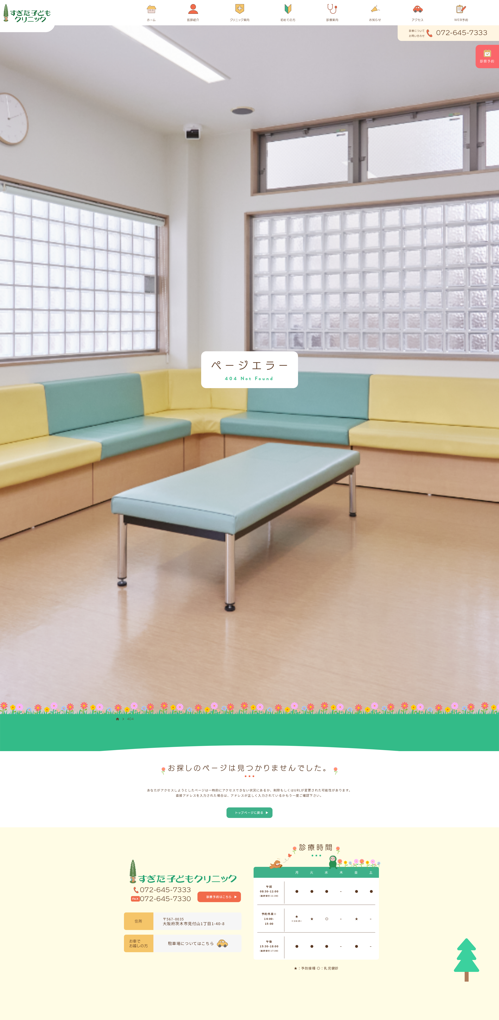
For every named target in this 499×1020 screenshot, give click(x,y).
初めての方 (288, 20)
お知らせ (375, 20)
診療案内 (332, 20)
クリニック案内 (240, 20)
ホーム (151, 20)
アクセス (418, 20)
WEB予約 (461, 20)
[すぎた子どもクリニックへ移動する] (117, 719)
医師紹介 (193, 20)
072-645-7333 (165, 890)
